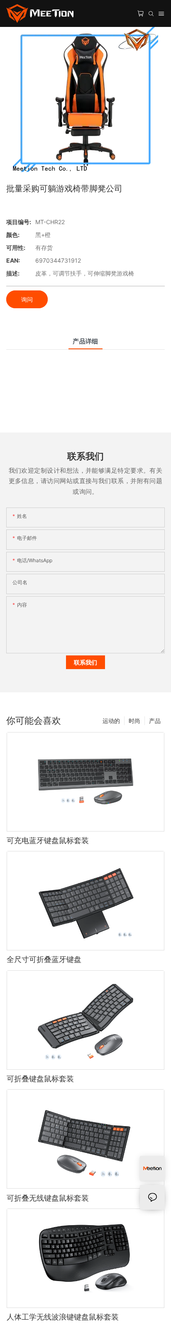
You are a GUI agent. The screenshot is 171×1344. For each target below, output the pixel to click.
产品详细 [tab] (85, 341)
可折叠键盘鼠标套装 (40, 1078)
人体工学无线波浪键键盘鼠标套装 (63, 1317)
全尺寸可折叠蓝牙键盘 (44, 959)
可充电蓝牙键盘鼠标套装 (48, 840)
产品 (155, 720)
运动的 (111, 720)
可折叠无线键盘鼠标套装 (48, 1198)
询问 (27, 299)
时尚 (134, 720)
